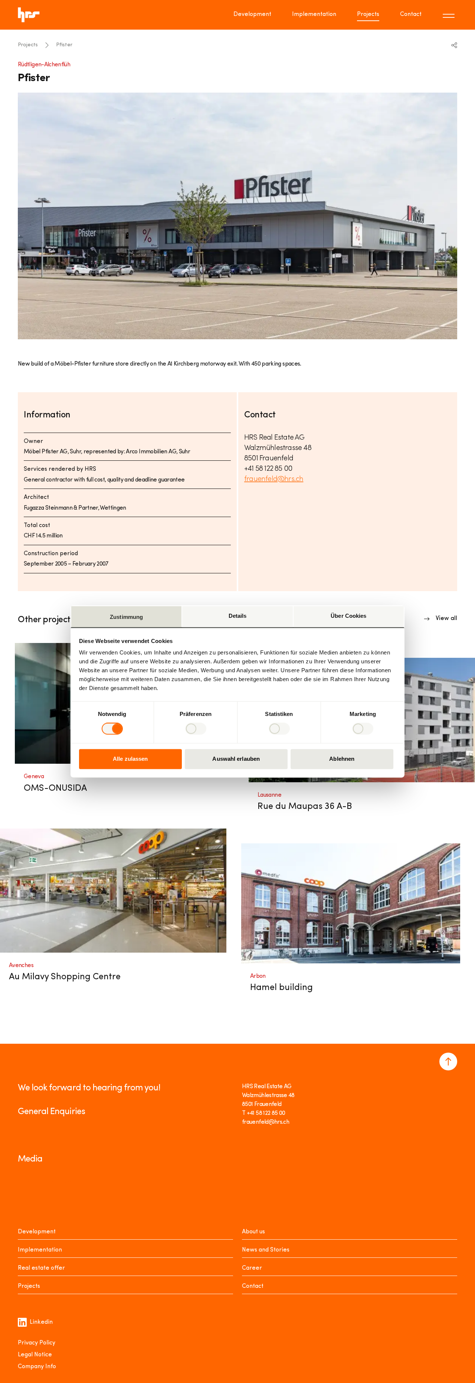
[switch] (195, 729)
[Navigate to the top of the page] (448, 1061)
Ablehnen (341, 759)
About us (253, 1232)
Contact (411, 14)
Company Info (37, 1367)
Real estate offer (41, 1268)
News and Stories (265, 1250)
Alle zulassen (130, 759)
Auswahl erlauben (236, 759)
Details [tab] (238, 616)
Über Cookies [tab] (348, 616)
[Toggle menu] (449, 14)
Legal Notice (35, 1355)
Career (252, 1268)
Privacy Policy (36, 1343)
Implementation (314, 14)
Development (252, 14)
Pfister (64, 45)
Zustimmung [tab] (126, 617)
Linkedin (41, 1322)
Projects (368, 14)
